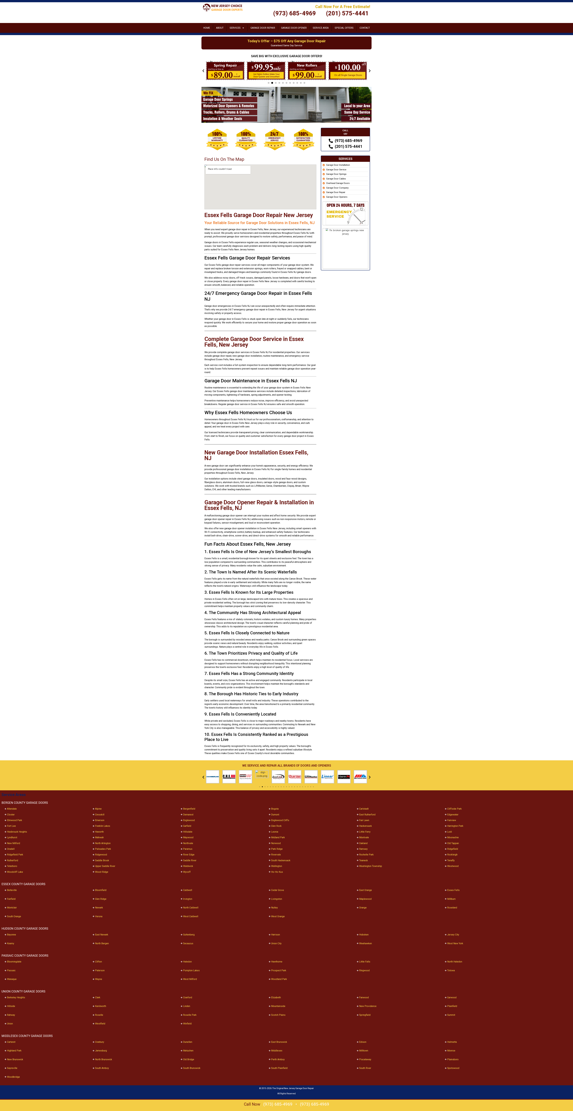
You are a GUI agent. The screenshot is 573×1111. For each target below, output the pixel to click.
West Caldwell (190, 916)
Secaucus (188, 943)
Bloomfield (100, 890)
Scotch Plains (278, 1015)
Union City (276, 943)
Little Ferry (365, 831)
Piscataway (365, 1059)
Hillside (11, 1006)
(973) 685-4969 (277, 1104)
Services (235, 27)
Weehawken (365, 943)
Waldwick (188, 866)
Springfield (365, 1015)
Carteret (11, 1042)
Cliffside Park (454, 808)
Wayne (98, 979)
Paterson (100, 970)
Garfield (187, 826)
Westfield (100, 1023)
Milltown (363, 1050)
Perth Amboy (278, 1059)
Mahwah (99, 837)
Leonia (274, 831)
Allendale (12, 808)
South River (365, 1068)
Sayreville (12, 1068)
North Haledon (454, 961)
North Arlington (103, 843)
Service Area (321, 27)
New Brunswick (15, 1059)
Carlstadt (364, 808)
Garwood (451, 997)
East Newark (101, 934)
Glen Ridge (100, 899)
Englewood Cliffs (280, 820)
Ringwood (364, 970)
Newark (99, 907)
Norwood (276, 843)
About (220, 27)
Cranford (187, 997)
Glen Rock (276, 826)
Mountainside (278, 1006)
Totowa (451, 970)
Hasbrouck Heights (17, 831)
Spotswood (453, 1068)
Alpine (98, 808)
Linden (186, 1006)
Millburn (451, 899)
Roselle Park (190, 1015)
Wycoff (187, 871)
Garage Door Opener (294, 27)
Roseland (452, 907)
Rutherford (12, 860)
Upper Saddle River (105, 866)
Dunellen (187, 1042)
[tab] (345, 132)
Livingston (276, 899)
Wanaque (12, 979)
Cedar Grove (277, 890)
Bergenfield (189, 808)
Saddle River (189, 860)
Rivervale (276, 854)
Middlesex (276, 1050)
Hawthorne (276, 961)
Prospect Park (278, 970)
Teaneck (363, 860)
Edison (362, 1042)
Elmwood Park (14, 820)
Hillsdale (187, 831)
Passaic (11, 970)
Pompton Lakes (191, 970)
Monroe (451, 1050)
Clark (97, 997)
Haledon (187, 961)
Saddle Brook (102, 860)
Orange (363, 907)
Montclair (12, 907)
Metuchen (188, 1050)
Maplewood (365, 899)
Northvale (188, 843)
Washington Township (370, 866)
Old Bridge (188, 1059)
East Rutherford (367, 814)
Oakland (363, 843)
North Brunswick (103, 1059)
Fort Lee (11, 826)
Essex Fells (453, 890)
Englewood (189, 820)
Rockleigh (452, 854)
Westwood (453, 866)
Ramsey (363, 849)
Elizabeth (276, 997)
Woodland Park (279, 979)
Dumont (275, 814)
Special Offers (344, 27)
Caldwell (187, 890)
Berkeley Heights (16, 997)
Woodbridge (13, 1076)
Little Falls (364, 961)
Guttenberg (189, 934)
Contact (365, 27)
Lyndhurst (12, 837)
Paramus (187, 849)
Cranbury (99, 1042)
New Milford (13, 843)
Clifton (98, 961)
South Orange (14, 916)
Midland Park (278, 837)
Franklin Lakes (102, 826)
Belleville (12, 890)
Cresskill (99, 814)
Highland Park (14, 1050)
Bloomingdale (14, 961)
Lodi (449, 831)
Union (10, 1023)
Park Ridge (277, 849)
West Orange (278, 916)
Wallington (276, 866)
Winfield (187, 1023)
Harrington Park (455, 826)
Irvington (187, 899)
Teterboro (12, 866)
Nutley (274, 907)
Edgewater (452, 814)
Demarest (188, 814)
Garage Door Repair (263, 27)
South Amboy (102, 1068)
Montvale (364, 837)
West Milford (190, 979)
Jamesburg (101, 1050)
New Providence (367, 1006)
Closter (11, 814)
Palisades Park (103, 849)
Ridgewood (101, 854)
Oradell (10, 849)
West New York (455, 943)
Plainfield (452, 1006)
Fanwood (364, 997)
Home (206, 27)
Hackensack (365, 826)
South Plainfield (279, 1068)
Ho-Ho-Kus (277, 871)
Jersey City (453, 934)
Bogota (275, 808)
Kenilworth (100, 1006)
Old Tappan (453, 843)
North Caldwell (190, 907)
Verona (98, 916)
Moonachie (453, 837)
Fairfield (11, 899)
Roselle (99, 1015)
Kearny (10, 943)
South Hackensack (280, 860)
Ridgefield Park (15, 854)
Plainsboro (453, 1059)
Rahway (11, 1015)
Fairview (451, 820)
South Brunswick (191, 1068)
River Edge (188, 854)
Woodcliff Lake (15, 871)
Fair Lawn (364, 820)
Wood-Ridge (101, 871)
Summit (451, 1015)
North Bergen (102, 943)
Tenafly (451, 860)
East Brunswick (279, 1042)
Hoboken (364, 934)
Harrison (275, 934)
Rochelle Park (366, 854)
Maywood (188, 837)
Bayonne (11, 934)
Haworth (99, 831)
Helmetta (452, 1042)
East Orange (365, 890)
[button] (203, 71)
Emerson (99, 820)
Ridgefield (452, 849)
